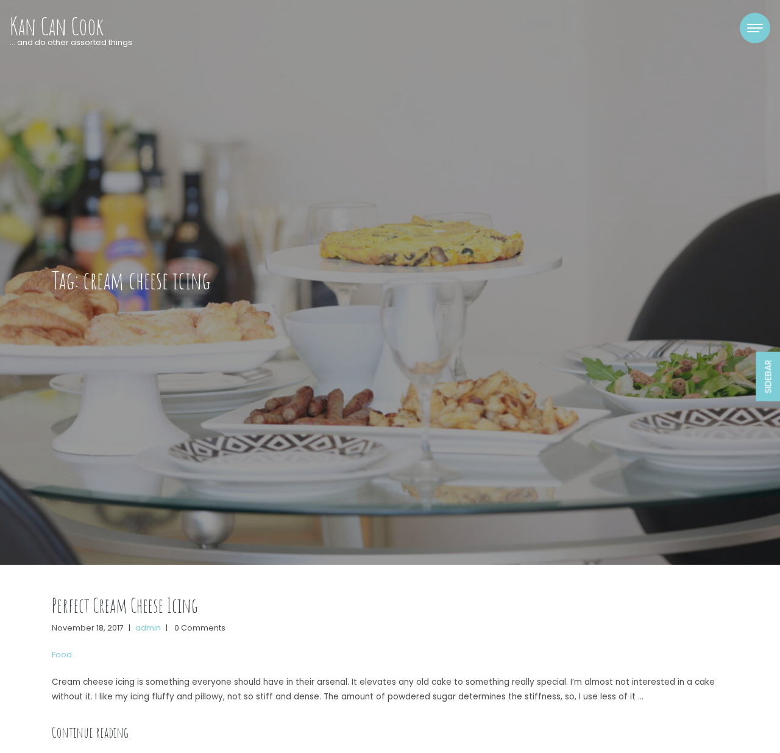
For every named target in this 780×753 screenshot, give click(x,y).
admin (148, 628)
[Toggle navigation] (755, 28)
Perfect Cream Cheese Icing (125, 605)
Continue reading (90, 732)
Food (62, 654)
